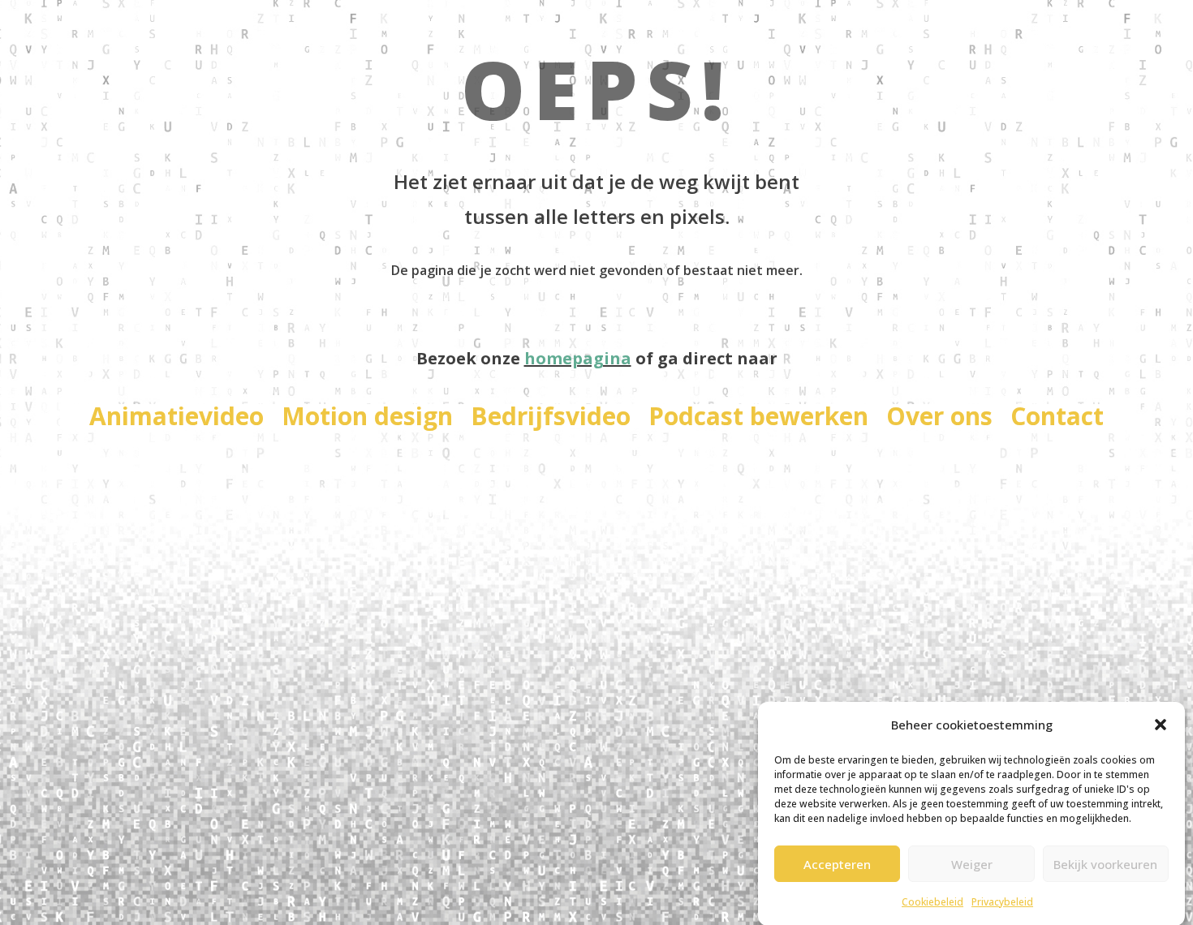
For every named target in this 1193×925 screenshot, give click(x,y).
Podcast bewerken (758, 419)
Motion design (367, 419)
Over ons (939, 419)
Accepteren (837, 863)
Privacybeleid (1002, 902)
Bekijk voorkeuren (1105, 863)
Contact (1057, 419)
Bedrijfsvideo (551, 419)
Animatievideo (176, 419)
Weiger (972, 863)
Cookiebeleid (932, 902)
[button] (1160, 724)
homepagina (577, 358)
